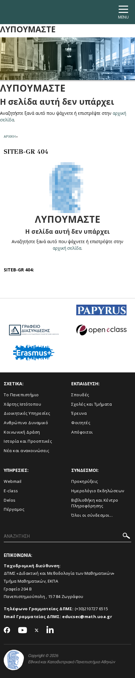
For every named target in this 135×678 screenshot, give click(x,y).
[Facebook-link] (7, 630)
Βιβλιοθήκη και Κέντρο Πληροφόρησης (94, 503)
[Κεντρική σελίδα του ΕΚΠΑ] (14, 660)
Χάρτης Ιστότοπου (22, 404)
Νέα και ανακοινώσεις (26, 450)
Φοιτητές (80, 422)
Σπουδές (80, 395)
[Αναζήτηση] (126, 536)
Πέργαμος (14, 509)
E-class (11, 491)
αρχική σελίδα (67, 248)
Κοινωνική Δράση (22, 432)
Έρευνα (79, 413)
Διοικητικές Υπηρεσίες (27, 413)
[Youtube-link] (22, 630)
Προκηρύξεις (84, 481)
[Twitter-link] (37, 630)
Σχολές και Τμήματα (91, 404)
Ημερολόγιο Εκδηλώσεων (97, 491)
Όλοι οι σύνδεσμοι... (92, 515)
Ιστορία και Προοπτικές (28, 441)
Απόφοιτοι (82, 432)
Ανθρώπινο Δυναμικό (26, 422)
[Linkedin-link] (50, 630)
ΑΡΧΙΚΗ (9, 136)
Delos (10, 500)
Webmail (13, 481)
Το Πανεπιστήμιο (21, 395)
